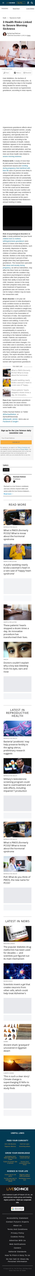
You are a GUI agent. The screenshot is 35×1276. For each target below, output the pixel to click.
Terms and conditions (17, 1229)
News (29, 35)
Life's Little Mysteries (10, 1144)
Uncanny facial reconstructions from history (24, 1163)
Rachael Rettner (15, 33)
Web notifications (17, 1244)
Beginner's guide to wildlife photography (24, 1175)
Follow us (18, 73)
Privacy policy (17, 1233)
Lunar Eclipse (30, 8)
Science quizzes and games (10, 1175)
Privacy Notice (24, 449)
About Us (17, 1225)
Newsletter (28, 73)
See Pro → (21, 3)
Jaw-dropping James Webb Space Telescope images (10, 1158)
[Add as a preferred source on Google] (17, 1209)
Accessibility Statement (17, 1218)
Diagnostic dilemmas (10, 1146)
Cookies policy (17, 1237)
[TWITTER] (14, 481)
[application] (17, 216)
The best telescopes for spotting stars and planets (10, 1180)
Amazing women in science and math (25, 1157)
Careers (17, 1248)
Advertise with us (17, 1240)
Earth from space (24, 1144)
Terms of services (23, 447)
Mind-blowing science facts (24, 1179)
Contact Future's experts (17, 1222)
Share (7, 73)
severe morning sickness (12, 156)
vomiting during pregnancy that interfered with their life (16, 168)
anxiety (6, 470)
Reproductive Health (15, 18)
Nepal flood (16, 8)
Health (4, 18)
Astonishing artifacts (24, 1146)
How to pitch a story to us (17, 1255)
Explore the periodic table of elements (10, 1162)
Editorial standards (17, 1252)
